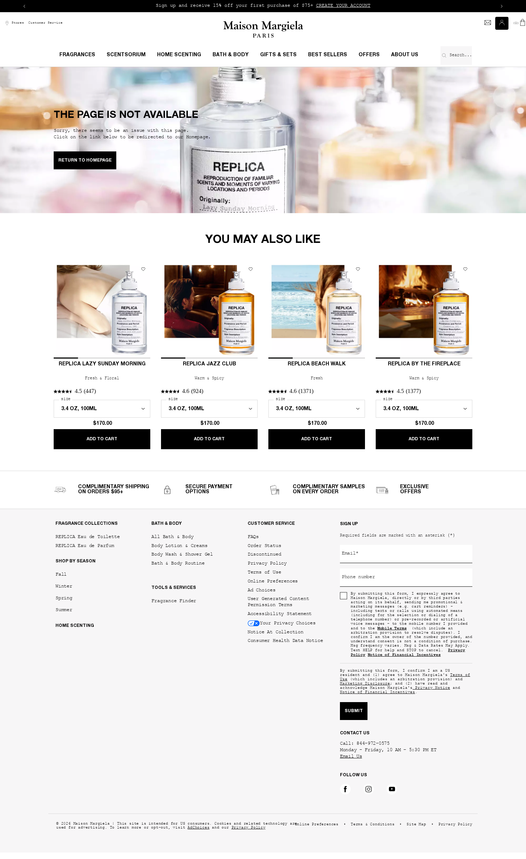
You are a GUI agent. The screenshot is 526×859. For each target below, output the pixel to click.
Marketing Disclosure (365, 684)
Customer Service (45, 23)
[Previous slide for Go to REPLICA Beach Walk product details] (274, 310)
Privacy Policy (267, 563)
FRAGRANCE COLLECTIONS (86, 524)
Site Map (416, 824)
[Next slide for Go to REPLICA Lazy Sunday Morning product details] (144, 310)
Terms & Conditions (372, 824)
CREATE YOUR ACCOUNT (343, 6)
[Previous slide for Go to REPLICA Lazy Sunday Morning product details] (60, 310)
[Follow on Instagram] (368, 789)
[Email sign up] (487, 23)
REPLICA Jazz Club (209, 364)
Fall (61, 574)
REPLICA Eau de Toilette (87, 537)
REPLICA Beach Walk (317, 364)
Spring (63, 598)
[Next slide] (502, 6)
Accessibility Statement (280, 614)
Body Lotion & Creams (179, 546)
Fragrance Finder (173, 601)
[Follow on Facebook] (345, 789)
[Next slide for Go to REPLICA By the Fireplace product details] (466, 310)
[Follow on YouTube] (391, 789)
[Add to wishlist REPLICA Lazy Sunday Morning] (143, 269)
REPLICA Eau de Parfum (84, 546)
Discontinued (264, 554)
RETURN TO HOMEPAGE (85, 160)
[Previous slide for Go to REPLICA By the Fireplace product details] (382, 310)
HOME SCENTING (74, 626)
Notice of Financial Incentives (377, 692)
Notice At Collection (275, 632)
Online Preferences (273, 581)
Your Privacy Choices (288, 623)
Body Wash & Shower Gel (182, 554)
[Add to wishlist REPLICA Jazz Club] (250, 269)
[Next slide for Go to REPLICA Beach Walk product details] (359, 310)
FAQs (253, 537)
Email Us (351, 757)
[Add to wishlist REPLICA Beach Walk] (358, 269)
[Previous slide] (24, 6)
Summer (63, 610)
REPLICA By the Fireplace (424, 364)
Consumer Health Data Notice (285, 640)
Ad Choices (262, 590)
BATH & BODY (166, 524)
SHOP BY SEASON (75, 561)
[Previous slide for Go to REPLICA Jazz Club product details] (167, 310)
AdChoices (198, 828)
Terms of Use (264, 572)
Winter (63, 586)
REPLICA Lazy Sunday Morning (102, 364)
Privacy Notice (431, 688)
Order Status (264, 546)
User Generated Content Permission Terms (278, 602)
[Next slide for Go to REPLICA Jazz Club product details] (251, 310)
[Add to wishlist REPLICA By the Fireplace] (465, 269)
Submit (354, 711)
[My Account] (502, 23)
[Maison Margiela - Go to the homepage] (263, 29)
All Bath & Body (172, 537)
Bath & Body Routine (177, 563)
